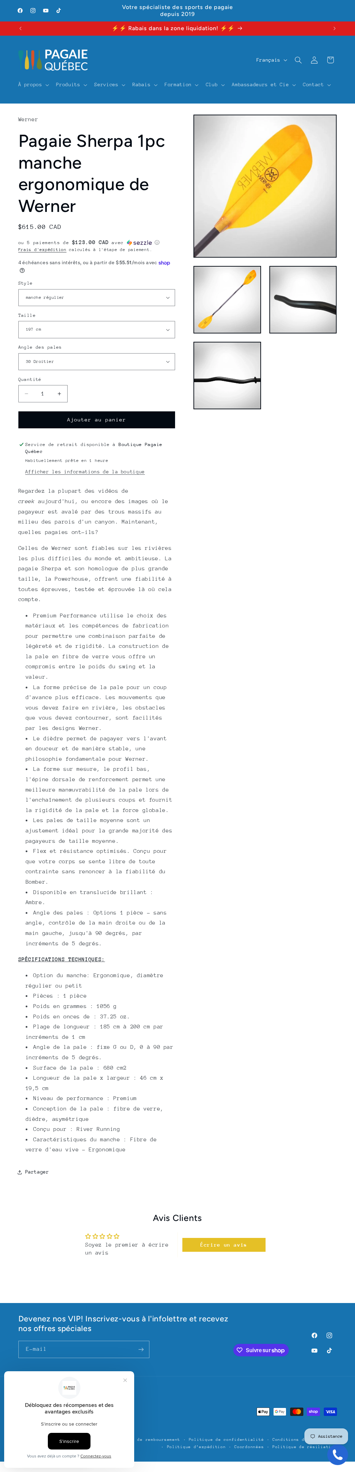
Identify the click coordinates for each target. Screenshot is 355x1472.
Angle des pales (40, 347)
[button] (33, 84)
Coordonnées (249, 1447)
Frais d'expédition (42, 249)
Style (25, 283)
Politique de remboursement (145, 1439)
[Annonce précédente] (20, 28)
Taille (27, 315)
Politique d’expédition (196, 1447)
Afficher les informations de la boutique (85, 471)
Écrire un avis (223, 1245)
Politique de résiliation (304, 1447)
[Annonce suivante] (334, 28)
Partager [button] (37, 1172)
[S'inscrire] (141, 1349)
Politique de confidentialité (226, 1439)
